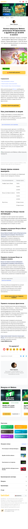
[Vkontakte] (21, 356)
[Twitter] (23, 356)
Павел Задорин (14, 24)
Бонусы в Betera (6, 280)
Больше (24, 444)
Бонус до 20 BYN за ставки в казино (14, 297)
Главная (2, 17)
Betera (12, 17)
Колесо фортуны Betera (10, 105)
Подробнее (15, 414)
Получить (7, 414)
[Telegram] (26, 356)
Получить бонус (14, 72)
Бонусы (7, 17)
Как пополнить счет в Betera (10, 124)
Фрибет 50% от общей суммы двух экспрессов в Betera (11, 403)
